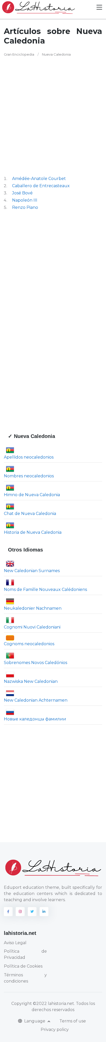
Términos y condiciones (25, 978)
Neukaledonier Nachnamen (32, 608)
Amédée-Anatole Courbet (39, 178)
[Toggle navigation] (99, 7)
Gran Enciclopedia (19, 54)
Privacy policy (55, 1029)
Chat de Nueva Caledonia (30, 513)
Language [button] (35, 1021)
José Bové (22, 193)
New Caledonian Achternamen (35, 700)
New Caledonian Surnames (32, 570)
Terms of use (72, 1021)
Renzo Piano (25, 207)
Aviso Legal (15, 942)
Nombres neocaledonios (29, 475)
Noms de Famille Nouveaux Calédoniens (45, 589)
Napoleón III (24, 200)
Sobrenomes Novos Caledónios (35, 662)
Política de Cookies (23, 966)
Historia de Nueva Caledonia (32, 532)
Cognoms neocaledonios (29, 643)
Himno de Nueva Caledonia (32, 494)
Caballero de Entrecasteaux (41, 185)
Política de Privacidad (25, 954)
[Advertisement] (53, 116)
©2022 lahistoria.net (53, 1003)
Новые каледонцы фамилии (35, 719)
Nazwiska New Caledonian (31, 681)
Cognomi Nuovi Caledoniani (32, 627)
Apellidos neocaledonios (29, 456)
